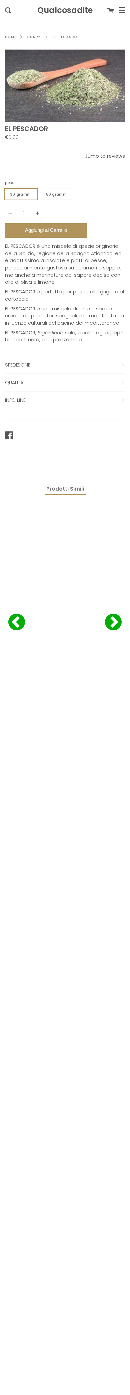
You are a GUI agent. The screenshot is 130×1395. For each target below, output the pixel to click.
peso (9, 182)
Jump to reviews (105, 156)
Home (11, 37)
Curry (34, 37)
